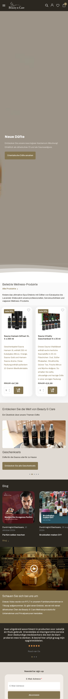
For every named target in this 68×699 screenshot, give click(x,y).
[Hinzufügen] (18, 390)
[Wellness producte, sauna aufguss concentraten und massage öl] (17, 5)
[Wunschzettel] (57, 5)
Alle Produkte (9, 289)
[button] (30, 474)
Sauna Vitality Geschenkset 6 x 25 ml (49, 337)
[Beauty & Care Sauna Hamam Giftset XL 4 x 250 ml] (17, 321)
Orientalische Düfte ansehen (20, 155)
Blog (4, 540)
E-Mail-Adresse (34, 679)
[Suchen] (46, 5)
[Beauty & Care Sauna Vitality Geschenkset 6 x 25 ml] (51, 321)
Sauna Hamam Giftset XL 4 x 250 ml (16, 337)
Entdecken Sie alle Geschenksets (20, 466)
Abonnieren (34, 695)
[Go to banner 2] (34, 445)
